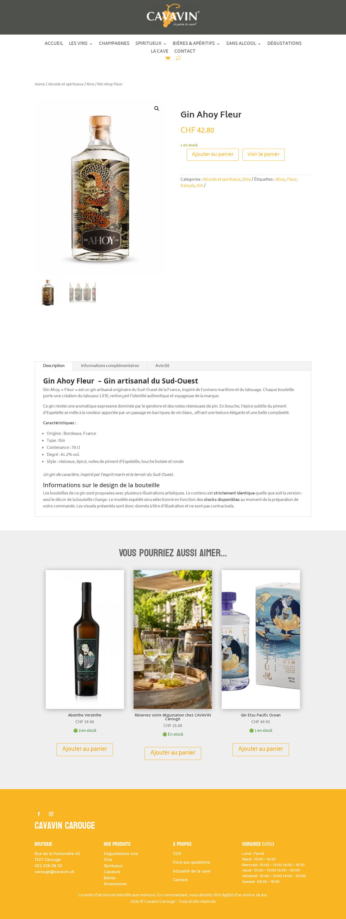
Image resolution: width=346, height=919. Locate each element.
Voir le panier (263, 154)
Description (54, 366)
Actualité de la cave (192, 871)
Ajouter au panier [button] (84, 749)
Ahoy (280, 179)
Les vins (78, 45)
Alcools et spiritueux (66, 84)
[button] (157, 108)
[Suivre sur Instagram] (51, 814)
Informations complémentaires (110, 366)
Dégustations (284, 45)
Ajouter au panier (213, 154)
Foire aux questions (191, 862)
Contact (184, 52)
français (188, 186)
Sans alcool (241, 45)
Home (40, 84)
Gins (90, 84)
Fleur (292, 179)
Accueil (54, 45)
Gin (200, 186)
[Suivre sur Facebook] (39, 814)
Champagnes (114, 45)
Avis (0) (162, 366)
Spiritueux (148, 45)
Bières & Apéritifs (194, 45)
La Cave (159, 52)
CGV (177, 853)
